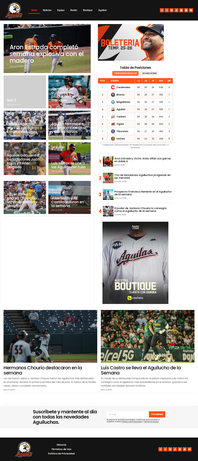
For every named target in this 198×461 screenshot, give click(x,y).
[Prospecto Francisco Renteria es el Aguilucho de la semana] (108, 194)
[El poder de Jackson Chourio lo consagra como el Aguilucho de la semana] (108, 211)
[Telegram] (181, 10)
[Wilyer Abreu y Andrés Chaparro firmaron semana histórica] (25, 197)
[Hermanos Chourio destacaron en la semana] (50, 336)
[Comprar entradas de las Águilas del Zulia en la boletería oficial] (131, 42)
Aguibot (102, 10)
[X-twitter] (167, 10)
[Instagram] (162, 10)
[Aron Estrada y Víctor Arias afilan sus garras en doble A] (108, 161)
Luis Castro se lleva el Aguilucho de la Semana (141, 370)
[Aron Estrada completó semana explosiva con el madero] (47, 48)
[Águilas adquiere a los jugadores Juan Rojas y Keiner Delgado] (25, 158)
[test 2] (25, 91)
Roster (73, 10)
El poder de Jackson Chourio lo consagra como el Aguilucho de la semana (140, 210)
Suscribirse (157, 414)
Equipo (60, 10)
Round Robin (149, 73)
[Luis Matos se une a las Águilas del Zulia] (69, 158)
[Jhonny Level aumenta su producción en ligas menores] (69, 91)
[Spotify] (186, 10)
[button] (189, 452)
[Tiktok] (176, 10)
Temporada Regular (125, 73)
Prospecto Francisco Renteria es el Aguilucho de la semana (142, 193)
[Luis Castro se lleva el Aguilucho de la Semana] (148, 336)
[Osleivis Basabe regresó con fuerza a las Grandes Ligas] (25, 125)
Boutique (87, 10)
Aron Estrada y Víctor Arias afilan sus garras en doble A (142, 160)
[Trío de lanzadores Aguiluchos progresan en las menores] (108, 178)
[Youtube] (191, 10)
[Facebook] (172, 10)
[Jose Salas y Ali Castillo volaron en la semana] (69, 197)
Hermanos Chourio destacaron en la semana (43, 370)
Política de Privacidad (132, 421)
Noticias (47, 10)
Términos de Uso (151, 421)
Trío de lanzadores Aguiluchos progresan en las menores (142, 176)
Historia (61, 444)
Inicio (34, 10)
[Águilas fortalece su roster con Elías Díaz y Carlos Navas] (69, 125)
